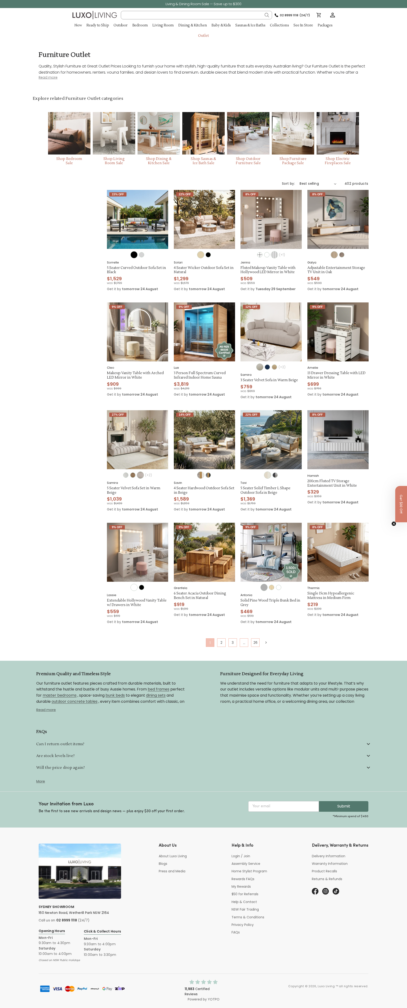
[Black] (134, 254)
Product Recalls (324, 871)
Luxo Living (326, 986)
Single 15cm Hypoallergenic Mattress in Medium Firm (330, 595)
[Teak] (342, 254)
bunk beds (115, 695)
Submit (343, 806)
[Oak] (334, 254)
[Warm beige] (259, 367)
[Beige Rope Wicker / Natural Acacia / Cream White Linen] (200, 475)
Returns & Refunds (327, 879)
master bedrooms (60, 695)
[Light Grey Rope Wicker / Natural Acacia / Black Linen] (208, 475)
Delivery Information (328, 856)
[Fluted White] (274, 254)
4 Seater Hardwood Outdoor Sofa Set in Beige (204, 490)
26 (255, 642)
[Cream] (126, 475)
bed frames (158, 689)
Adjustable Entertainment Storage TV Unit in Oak (336, 270)
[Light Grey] (141, 254)
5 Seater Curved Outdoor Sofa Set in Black (136, 270)
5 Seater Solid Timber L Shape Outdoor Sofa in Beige (265, 490)
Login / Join (241, 856)
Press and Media (172, 871)
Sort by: (288, 183)
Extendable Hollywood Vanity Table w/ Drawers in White (137, 602)
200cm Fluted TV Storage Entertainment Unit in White (332, 483)
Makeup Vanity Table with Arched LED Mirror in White (135, 375)
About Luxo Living (173, 856)
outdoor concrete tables (75, 701)
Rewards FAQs (243, 879)
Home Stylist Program (249, 871)
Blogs (163, 863)
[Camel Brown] (274, 367)
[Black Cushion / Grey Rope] (275, 475)
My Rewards (241, 886)
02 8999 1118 (66, 920)
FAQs (236, 932)
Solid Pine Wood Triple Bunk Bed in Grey (270, 602)
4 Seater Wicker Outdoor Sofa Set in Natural (204, 270)
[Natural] (200, 254)
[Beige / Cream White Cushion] (267, 475)
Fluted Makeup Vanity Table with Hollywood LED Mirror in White (268, 270)
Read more (46, 709)
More (40, 781)
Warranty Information (330, 863)
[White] (260, 254)
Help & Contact (244, 901)
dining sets (156, 695)
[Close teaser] (393, 523)
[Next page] (265, 642)
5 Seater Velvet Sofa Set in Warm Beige (133, 490)
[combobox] (196, 15)
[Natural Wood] (272, 587)
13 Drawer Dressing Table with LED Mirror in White (336, 375)
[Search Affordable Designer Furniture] (267, 15)
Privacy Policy (243, 924)
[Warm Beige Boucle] (140, 475)
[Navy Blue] (267, 367)
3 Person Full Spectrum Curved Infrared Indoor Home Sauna (200, 375)
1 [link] (210, 642)
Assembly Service (246, 863)
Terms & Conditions (248, 917)
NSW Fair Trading (245, 909)
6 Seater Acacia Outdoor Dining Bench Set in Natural (200, 595)
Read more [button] (48, 77)
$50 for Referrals (245, 894)
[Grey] (264, 587)
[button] (332, 15)
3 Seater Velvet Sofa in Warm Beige (269, 380)
